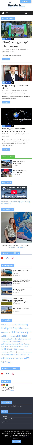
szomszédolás (10, 355)
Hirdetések (4, 416)
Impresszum (4, 422)
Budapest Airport (11, 328)
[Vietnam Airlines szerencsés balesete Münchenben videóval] (6, 269)
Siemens (30, 352)
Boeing (25, 324)
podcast (26, 346)
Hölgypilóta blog (6, 341)
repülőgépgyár (5, 352)
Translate (12, 390)
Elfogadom (16, 442)
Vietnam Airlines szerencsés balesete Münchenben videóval (21, 272)
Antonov (12, 324)
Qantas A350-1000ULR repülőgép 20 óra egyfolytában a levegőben (20, 300)
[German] (4, 385)
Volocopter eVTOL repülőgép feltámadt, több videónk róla (21, 281)
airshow (8, 325)
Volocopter (19, 358)
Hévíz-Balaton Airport (23, 339)
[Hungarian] (7, 385)
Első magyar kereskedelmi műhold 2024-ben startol (14, 130)
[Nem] (31, 437)
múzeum (6, 346)
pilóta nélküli (16, 346)
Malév (2, 346)
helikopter (13, 336)
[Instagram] (13, 258)
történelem (19, 354)
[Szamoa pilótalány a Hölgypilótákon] (6, 161)
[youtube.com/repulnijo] (2, 373)
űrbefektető (15, 93)
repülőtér (20, 352)
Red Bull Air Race (9, 348)
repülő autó (21, 349)
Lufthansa (5, 344)
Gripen (8, 336)
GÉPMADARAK (5, 406)
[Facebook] (7, 258)
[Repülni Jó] (16, 2)
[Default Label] (13, 373)
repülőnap (13, 352)
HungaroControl (7, 339)
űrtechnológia (5, 51)
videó (26, 354)
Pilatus (11, 346)
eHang (3, 332)
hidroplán (22, 335)
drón (23, 328)
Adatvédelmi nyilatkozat (8, 419)
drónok (27, 328)
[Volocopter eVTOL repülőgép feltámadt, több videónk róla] (6, 279)
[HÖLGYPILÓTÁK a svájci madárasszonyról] (6, 170)
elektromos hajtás (21, 332)
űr (28, 49)
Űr (13, 39)
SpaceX (3, 354)
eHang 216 (7, 332)
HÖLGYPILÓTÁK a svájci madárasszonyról (20, 171)
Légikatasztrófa (15, 344)
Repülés (8, 39)
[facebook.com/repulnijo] (7, 373)
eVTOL (3, 336)
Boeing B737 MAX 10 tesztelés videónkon (19, 290)
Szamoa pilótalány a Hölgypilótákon (19, 162)
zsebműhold (13, 51)
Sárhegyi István (23, 49)
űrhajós (9, 362)
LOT (22, 341)
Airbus (3, 325)
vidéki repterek (8, 358)
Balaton (18, 324)
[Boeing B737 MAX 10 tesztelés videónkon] (6, 288)
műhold (25, 90)
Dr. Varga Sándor (16, 90)
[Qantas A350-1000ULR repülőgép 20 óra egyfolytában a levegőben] (6, 297)
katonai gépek (16, 341)
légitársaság (25, 344)
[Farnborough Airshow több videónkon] (6, 307)
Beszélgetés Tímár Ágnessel (16, 247)
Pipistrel (21, 346)
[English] (2, 385)
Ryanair (25, 352)
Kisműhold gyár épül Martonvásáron (15, 44)
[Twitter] (2, 258)
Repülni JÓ (14, 49)
